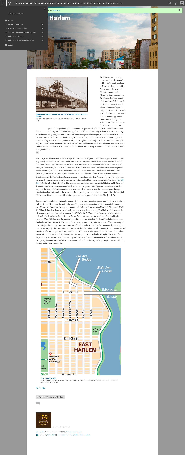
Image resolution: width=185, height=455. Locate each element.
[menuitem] (3, 3)
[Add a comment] (39, 403)
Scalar (49, 435)
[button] (175, 3)
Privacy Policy (73, 435)
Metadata (78, 432)
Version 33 (39, 432)
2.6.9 (53, 435)
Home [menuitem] (10, 20)
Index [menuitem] (10, 45)
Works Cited (41, 388)
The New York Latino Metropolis (22, 33)
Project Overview (15, 24)
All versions (70, 432)
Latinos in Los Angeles (17, 28)
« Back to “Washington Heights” (50, 397)
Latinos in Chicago (16, 37)
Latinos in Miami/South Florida (21, 41)
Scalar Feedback (84, 435)
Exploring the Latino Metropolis (58, 3)
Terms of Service (62, 435)
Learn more (56, 10)
